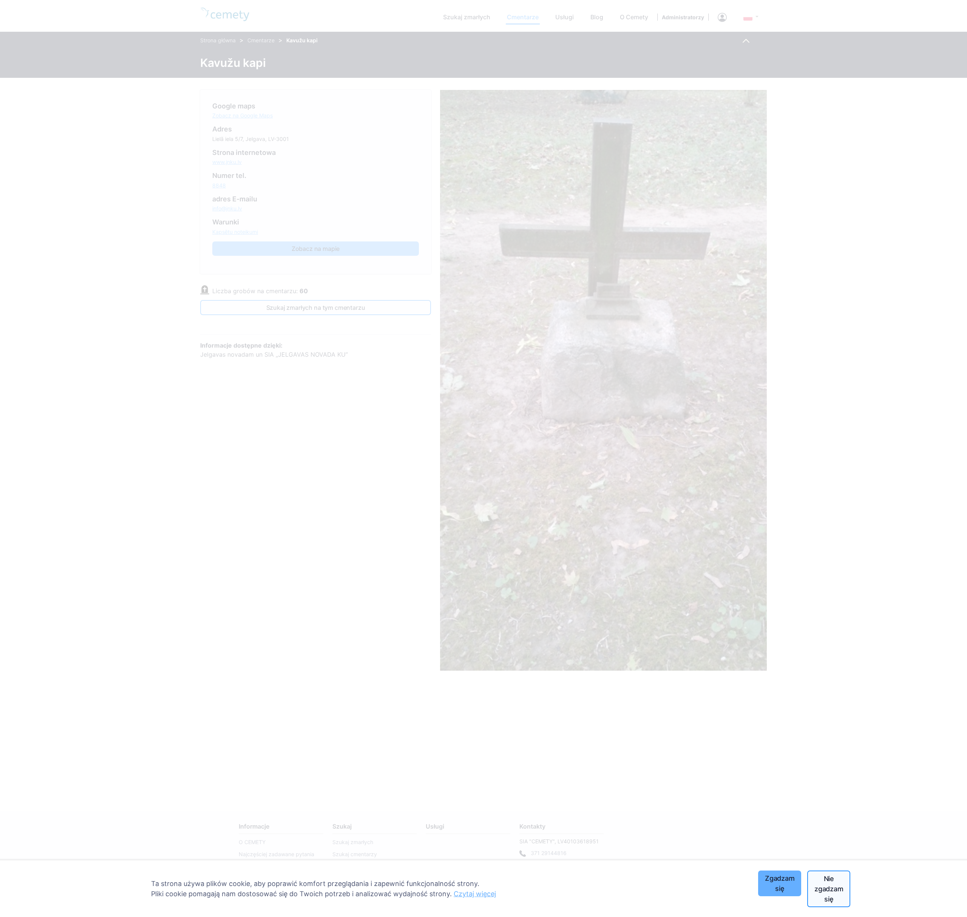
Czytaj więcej (475, 894)
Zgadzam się (780, 883)
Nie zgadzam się (828, 889)
